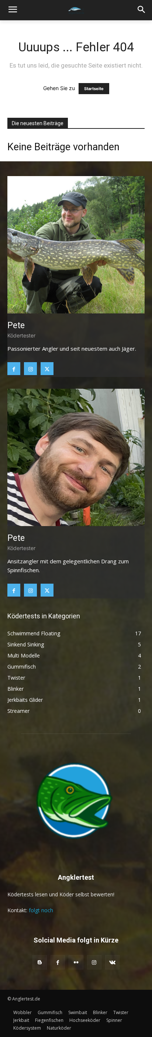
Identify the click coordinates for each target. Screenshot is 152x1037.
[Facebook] (13, 368)
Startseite (94, 88)
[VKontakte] (112, 962)
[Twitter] (47, 368)
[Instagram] (30, 368)
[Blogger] (39, 962)
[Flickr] (76, 962)
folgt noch (41, 910)
